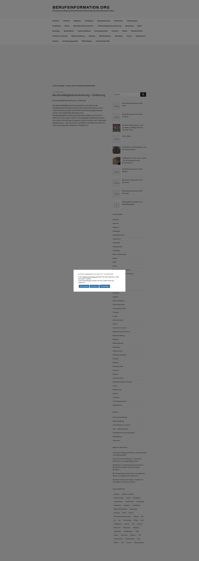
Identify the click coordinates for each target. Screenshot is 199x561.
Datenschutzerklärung (90, 277)
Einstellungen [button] (105, 286)
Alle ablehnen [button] (94, 286)
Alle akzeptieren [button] (84, 286)
